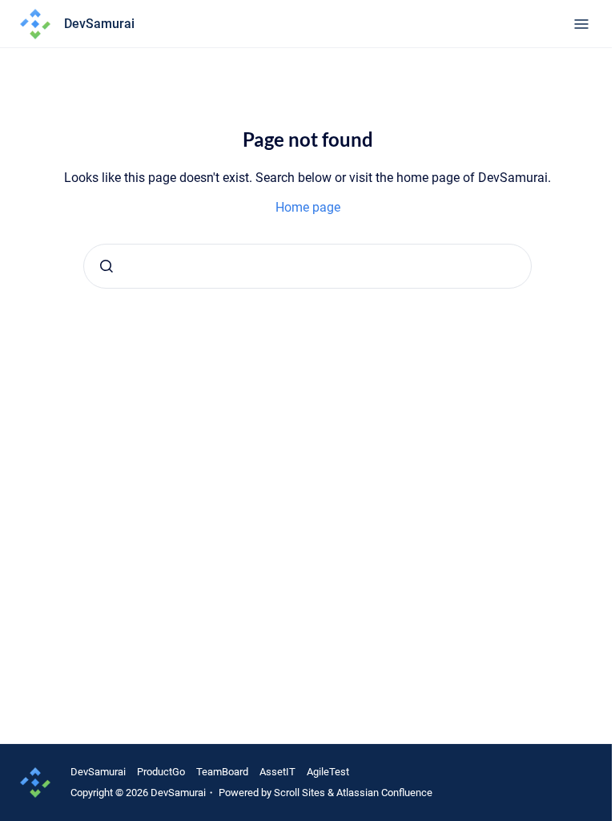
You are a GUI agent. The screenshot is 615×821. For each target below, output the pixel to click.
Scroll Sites (299, 793)
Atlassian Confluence (384, 793)
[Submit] (106, 266)
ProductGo (161, 772)
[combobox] (307, 266)
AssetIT (277, 772)
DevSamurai (98, 772)
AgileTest (328, 772)
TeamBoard (222, 772)
